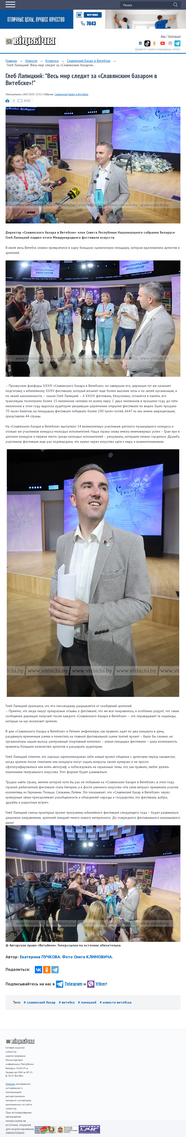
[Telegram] (55, 969)
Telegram (73, 983)
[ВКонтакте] (38, 969)
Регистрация (174, 36)
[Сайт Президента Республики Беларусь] (46, 1132)
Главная (11, 61)
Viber (101, 983)
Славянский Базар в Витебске (88, 61)
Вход (163, 36)
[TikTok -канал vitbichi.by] (147, 45)
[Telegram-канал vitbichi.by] (177, 45)
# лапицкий (87, 1002)
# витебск (67, 1002)
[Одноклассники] (46, 969)
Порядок (10, 1083)
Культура (52, 61)
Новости (31, 61)
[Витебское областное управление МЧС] (89, 1132)
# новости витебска (116, 1002)
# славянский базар (40, 1002)
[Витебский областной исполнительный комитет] (68, 1132)
